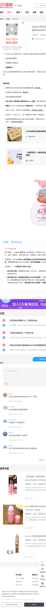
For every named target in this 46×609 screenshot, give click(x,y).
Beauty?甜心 (12, 420)
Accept (34, 604)
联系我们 (35, 581)
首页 (1, 19)
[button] (19, 5)
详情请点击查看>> (37, 110)
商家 (18, 12)
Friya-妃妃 (11, 407)
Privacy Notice (29, 599)
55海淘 (6, 5)
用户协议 (19, 585)
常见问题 (35, 578)
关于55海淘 (20, 578)
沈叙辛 (10, 445)
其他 (7, 242)
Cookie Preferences (12, 604)
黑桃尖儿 (11, 433)
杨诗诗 (10, 394)
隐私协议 (19, 581)
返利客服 (35, 585)
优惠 (9, 12)
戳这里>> (38, 88)
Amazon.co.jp (39, 39)
